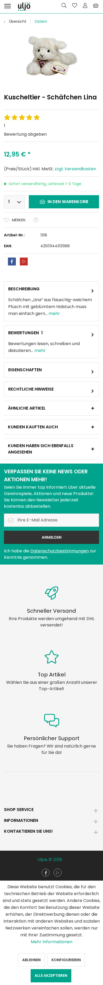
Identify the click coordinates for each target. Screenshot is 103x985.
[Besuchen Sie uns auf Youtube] (58, 873)
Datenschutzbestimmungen (59, 551)
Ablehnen (31, 960)
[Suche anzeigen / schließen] (64, 5)
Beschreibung (24, 289)
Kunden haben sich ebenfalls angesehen (40, 449)
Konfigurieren (66, 960)
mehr (54, 313)
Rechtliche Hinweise (31, 389)
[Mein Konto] (85, 5)
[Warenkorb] (95, 5)
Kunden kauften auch (33, 427)
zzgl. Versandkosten (75, 169)
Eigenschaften (25, 370)
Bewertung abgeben (25, 134)
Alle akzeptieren (51, 975)
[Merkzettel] (74, 5)
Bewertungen (23, 333)
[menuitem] (7, 5)
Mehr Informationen (51, 942)
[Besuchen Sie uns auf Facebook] (46, 873)
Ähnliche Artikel (27, 408)
